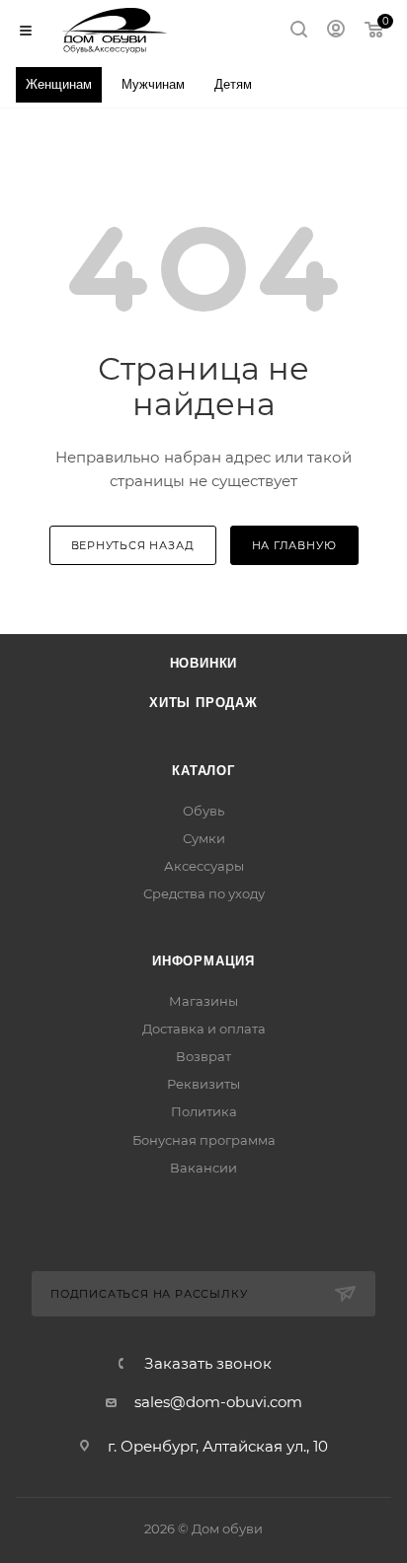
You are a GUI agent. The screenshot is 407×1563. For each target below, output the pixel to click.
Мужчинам (153, 84)
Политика (204, 1111)
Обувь (203, 810)
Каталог (203, 770)
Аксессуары (204, 866)
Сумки (204, 838)
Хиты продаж (203, 702)
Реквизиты (203, 1084)
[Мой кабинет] (336, 31)
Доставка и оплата (204, 1028)
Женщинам (59, 84)
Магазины (203, 1001)
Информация (203, 961)
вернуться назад (133, 545)
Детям (233, 84)
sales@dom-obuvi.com (218, 1401)
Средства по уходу (204, 893)
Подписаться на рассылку (148, 1294)
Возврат (203, 1056)
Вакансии (203, 1167)
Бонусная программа (204, 1140)
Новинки (204, 663)
